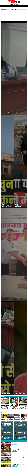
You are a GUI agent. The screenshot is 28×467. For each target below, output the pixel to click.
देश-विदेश (2, 396)
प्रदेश (1, 412)
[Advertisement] (14, 16)
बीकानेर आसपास (7, 421)
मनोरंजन (21, 421)
